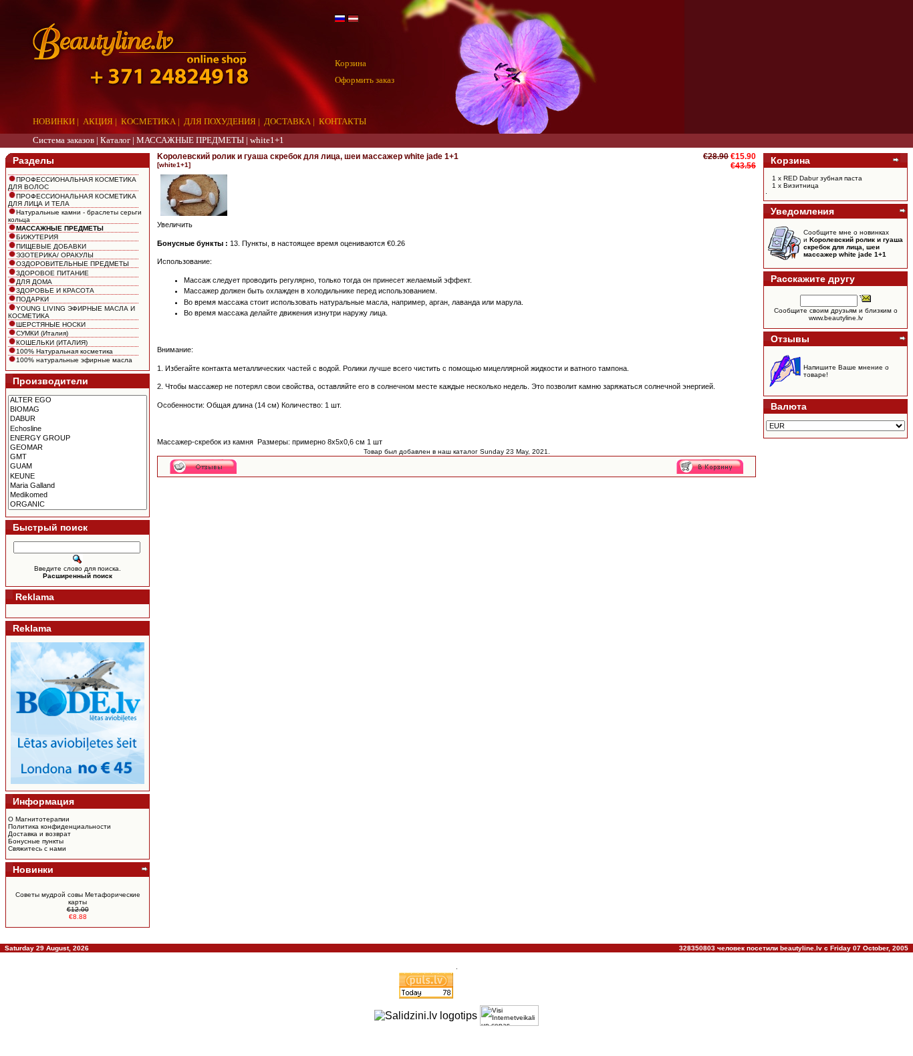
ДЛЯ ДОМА (34, 281)
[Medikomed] (77, 495)
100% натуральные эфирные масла (74, 360)
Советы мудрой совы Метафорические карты (77, 898)
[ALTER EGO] (77, 400)
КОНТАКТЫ (342, 121)
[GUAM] (77, 466)
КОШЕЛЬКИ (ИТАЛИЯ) (52, 342)
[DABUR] (77, 419)
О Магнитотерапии (39, 819)
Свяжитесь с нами (37, 848)
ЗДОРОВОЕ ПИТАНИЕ (52, 273)
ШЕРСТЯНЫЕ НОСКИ (51, 324)
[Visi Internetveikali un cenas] (509, 1015)
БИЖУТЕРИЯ (37, 237)
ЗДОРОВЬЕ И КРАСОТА (55, 290)
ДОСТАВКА (287, 121)
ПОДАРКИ (32, 299)
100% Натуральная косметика (64, 351)
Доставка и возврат (39, 833)
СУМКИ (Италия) (42, 333)
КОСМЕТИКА (148, 121)
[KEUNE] (77, 476)
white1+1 (267, 140)
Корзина (350, 63)
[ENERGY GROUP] (77, 438)
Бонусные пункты (35, 841)
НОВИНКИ (54, 121)
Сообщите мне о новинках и (853, 243)
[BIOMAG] (77, 409)
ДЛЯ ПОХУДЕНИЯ (220, 121)
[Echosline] (77, 429)
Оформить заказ (364, 80)
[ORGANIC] (77, 504)
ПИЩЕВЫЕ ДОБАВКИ (51, 246)
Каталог (115, 140)
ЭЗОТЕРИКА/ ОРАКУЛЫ (55, 255)
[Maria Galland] (77, 486)
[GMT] (77, 457)
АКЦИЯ (98, 121)
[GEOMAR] (77, 447)
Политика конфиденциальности (59, 826)
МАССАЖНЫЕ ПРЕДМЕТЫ (190, 140)
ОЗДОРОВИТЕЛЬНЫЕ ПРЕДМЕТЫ (72, 263)
